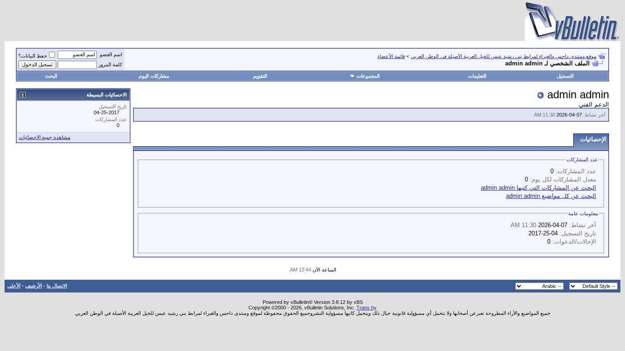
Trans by (366, 307)
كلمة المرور (110, 64)
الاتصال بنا (57, 285)
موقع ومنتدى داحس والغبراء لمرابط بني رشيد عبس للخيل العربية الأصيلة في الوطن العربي (504, 56)
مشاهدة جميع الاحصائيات (44, 137)
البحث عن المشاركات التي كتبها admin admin (538, 187)
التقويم (260, 76)
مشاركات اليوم (154, 76)
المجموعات (368, 76)
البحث (51, 76)
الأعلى (14, 285)
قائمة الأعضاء (391, 56)
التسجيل (565, 76)
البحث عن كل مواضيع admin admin (551, 195)
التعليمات (477, 76)
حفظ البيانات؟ (32, 55)
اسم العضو (111, 54)
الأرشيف (33, 285)
